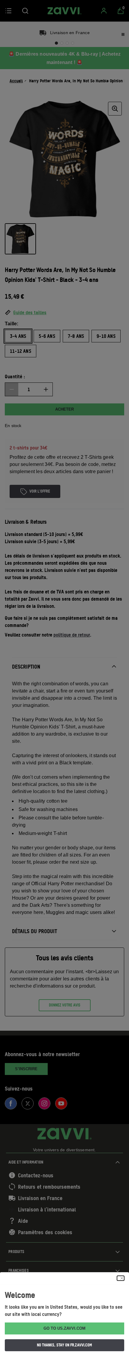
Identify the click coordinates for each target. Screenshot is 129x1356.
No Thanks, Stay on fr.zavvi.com (64, 1345)
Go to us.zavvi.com (65, 1328)
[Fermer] (120, 1278)
